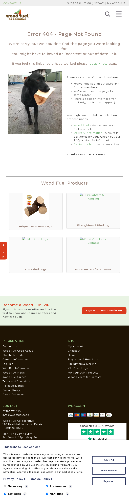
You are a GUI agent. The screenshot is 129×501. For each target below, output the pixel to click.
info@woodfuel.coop (16, 414)
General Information (16, 359)
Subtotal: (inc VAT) (86, 3)
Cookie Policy (11, 390)
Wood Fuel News (14, 372)
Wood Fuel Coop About (18, 350)
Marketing (56, 493)
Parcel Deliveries (13, 394)
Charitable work (13, 355)
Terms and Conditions (17, 381)
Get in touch (82, 144)
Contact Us (12, 3)
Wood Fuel (81, 125)
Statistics (14, 493)
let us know (98, 63)
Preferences (58, 486)
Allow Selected (108, 470)
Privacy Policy (14, 479)
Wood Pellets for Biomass (84, 377)
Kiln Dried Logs (78, 368)
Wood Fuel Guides (14, 377)
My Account (116, 3)
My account (75, 346)
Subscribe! (3, 250)
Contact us (10, 346)
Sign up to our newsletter (104, 310)
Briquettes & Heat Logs (83, 359)
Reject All (108, 481)
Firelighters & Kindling (82, 363)
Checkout (74, 350)
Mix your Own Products (83, 372)
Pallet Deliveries (13, 385)
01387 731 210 (12, 411)
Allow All (109, 460)
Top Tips (8, 363)
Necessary (15, 486)
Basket (72, 355)
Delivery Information (88, 132)
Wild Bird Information (17, 368)
